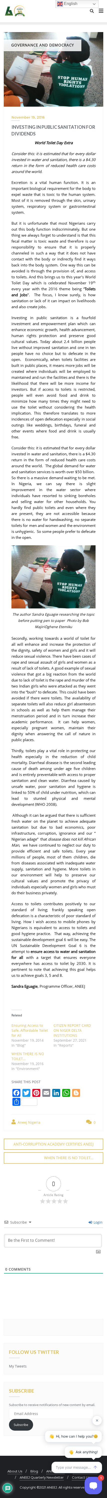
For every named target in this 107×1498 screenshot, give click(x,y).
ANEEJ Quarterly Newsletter (42, 1477)
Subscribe (21, 1424)
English (70, 3)
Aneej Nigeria (28, 1122)
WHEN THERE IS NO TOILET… (69, 1157)
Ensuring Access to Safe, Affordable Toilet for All (29, 1030)
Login (98, 1222)
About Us (14, 1471)
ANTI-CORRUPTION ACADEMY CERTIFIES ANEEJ (53, 1144)
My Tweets (18, 1366)
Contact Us (81, 1477)
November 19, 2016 (28, 117)
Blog (34, 1471)
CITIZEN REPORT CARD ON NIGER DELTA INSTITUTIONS (72, 1030)
